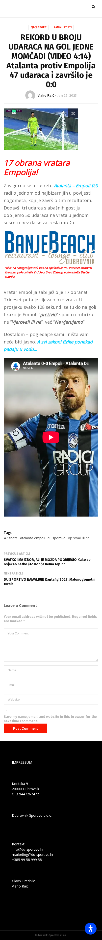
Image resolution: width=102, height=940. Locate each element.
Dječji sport (38, 27)
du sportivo (57, 538)
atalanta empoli (32, 538)
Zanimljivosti (63, 27)
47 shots (11, 538)
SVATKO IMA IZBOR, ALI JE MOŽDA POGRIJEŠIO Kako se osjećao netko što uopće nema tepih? (47, 562)
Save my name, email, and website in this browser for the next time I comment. (50, 719)
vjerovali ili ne (79, 538)
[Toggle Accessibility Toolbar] (90, 928)
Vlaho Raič (46, 95)
